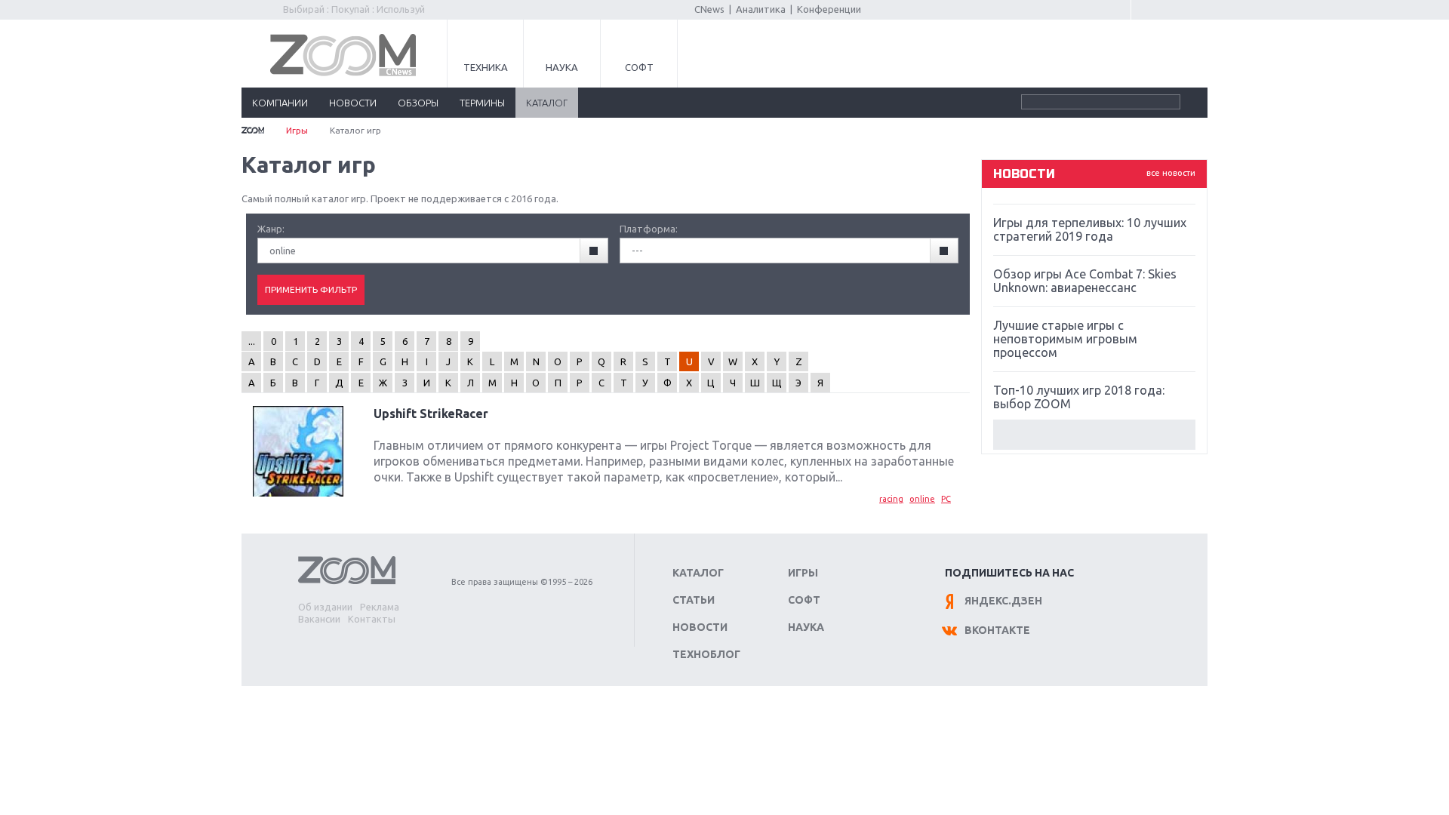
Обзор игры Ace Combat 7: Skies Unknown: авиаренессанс (1085, 280)
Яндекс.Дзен (1003, 601)
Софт (639, 67)
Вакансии (319, 619)
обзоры (418, 102)
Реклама (379, 606)
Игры (297, 130)
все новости (1170, 172)
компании (280, 102)
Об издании (325, 606)
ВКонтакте (997, 630)
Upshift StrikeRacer (431, 413)
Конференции (829, 9)
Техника (485, 67)
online (922, 498)
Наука (562, 67)
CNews (709, 9)
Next (1094, 435)
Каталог (698, 573)
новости (353, 102)
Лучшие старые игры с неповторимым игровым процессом (1065, 338)
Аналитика (761, 9)
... (251, 341)
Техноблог (706, 654)
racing (891, 498)
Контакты (371, 619)
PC (946, 498)
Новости (700, 627)
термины (482, 102)
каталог (547, 102)
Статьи (693, 600)
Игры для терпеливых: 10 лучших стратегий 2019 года (1089, 229)
